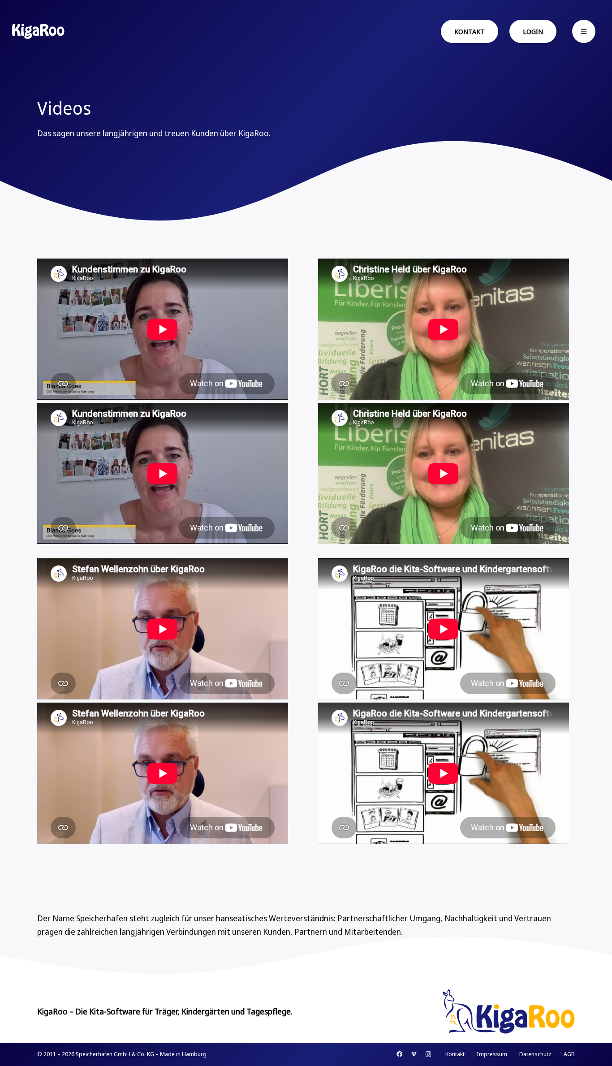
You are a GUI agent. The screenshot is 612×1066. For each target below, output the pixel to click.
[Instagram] (428, 1054)
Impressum (492, 1054)
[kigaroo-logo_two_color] (489, 1011)
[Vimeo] (413, 1054)
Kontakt (455, 1054)
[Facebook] (399, 1054)
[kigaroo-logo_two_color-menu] (38, 31)
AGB (569, 1054)
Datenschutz (535, 1054)
